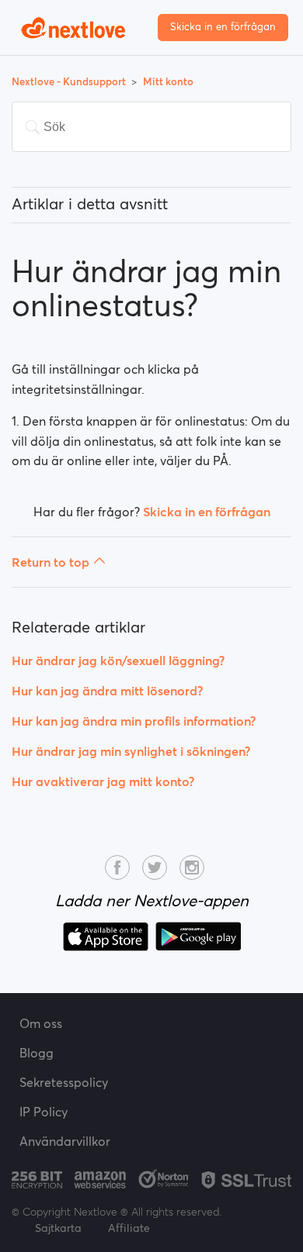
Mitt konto (168, 81)
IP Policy (43, 1111)
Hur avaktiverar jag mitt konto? (103, 781)
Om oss (40, 1023)
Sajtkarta (58, 1228)
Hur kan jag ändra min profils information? (134, 721)
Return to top (50, 562)
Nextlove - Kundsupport (70, 81)
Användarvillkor (64, 1141)
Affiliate (129, 1228)
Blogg (36, 1053)
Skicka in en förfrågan (223, 26)
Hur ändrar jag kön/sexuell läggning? (118, 660)
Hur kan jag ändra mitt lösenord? (107, 690)
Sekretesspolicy (63, 1082)
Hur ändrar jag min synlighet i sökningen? (131, 751)
